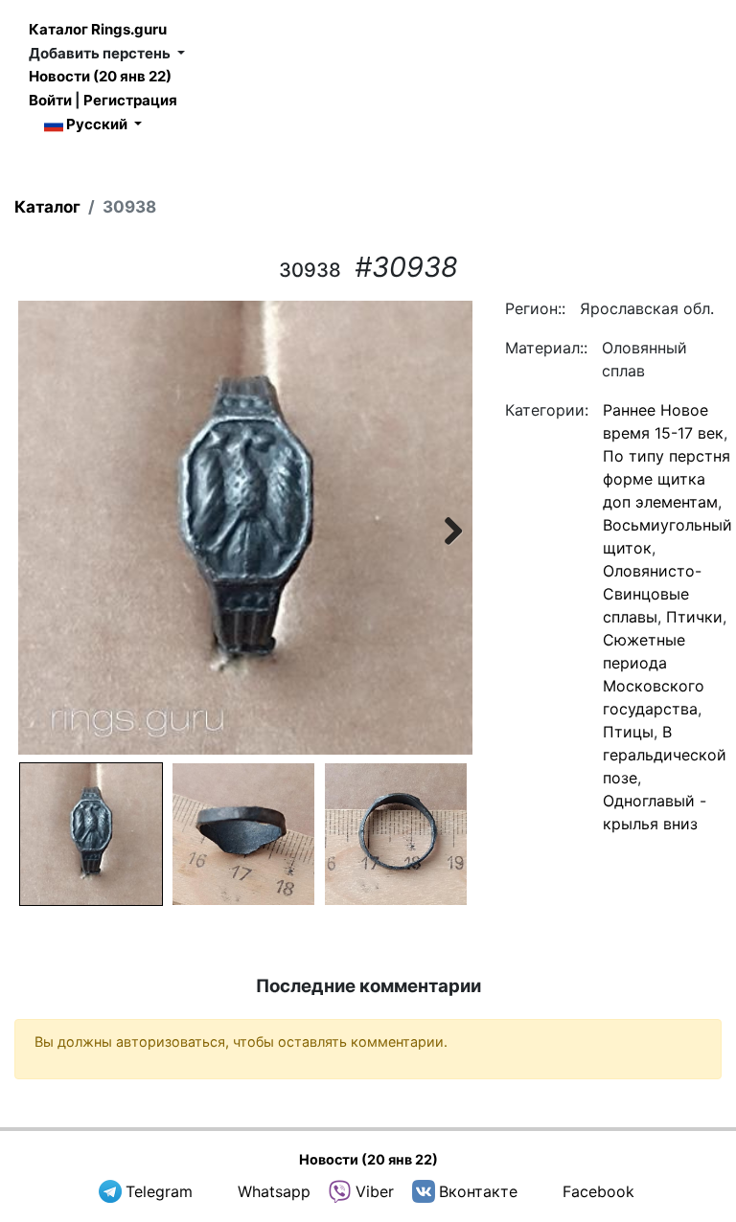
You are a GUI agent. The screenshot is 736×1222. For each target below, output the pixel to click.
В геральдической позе (664, 754)
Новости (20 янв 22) (100, 76)
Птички (694, 616)
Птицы (628, 731)
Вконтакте (478, 1191)
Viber (375, 1191)
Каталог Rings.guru (98, 29)
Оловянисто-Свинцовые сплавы (652, 593)
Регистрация (130, 100)
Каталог (47, 206)
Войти (50, 100)
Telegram (159, 1191)
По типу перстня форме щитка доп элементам (666, 478)
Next (444, 528)
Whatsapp (274, 1191)
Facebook (598, 1191)
